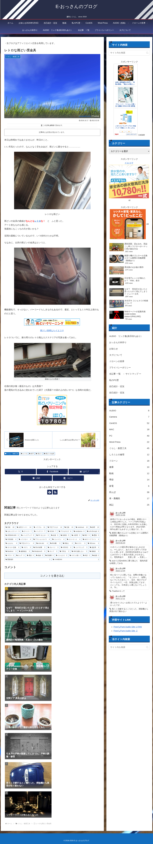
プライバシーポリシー (120, 367)
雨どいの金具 (50, 453)
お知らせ (113, 349)
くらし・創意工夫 (12, 453)
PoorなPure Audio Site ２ (126, 631)
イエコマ (129, 163)
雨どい (40, 453)
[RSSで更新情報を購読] (55, 492)
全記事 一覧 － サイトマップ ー (125, 374)
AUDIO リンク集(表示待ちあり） (126, 336)
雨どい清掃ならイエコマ (52, 330)
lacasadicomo (85, 116)
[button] (68, 478)
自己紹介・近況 (116, 386)
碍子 (32, 453)
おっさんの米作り (117, 342)
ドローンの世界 (116, 361)
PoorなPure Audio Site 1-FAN (128, 627)
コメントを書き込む (52, 575)
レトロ (37, 221)
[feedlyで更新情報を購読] (49, 492)
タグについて (115, 355)
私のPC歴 (114, 380)
